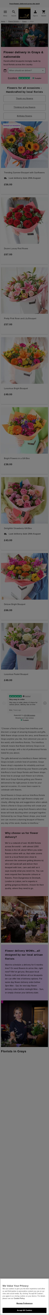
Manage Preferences (24, 1303)
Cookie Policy (19, 1298)
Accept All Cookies (24, 1310)
